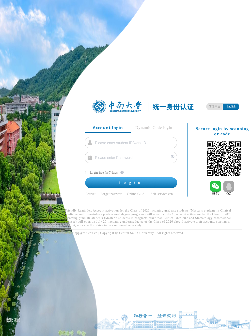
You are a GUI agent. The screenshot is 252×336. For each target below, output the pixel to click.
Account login (108, 127)
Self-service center (163, 194)
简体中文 (214, 106)
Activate (91, 194)
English (231, 106)
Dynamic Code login (153, 127)
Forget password (111, 194)
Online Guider (137, 194)
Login (131, 183)
